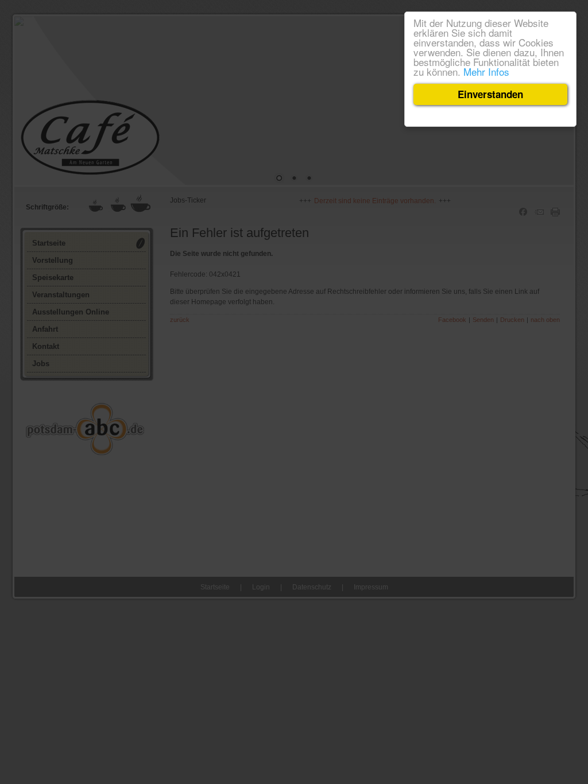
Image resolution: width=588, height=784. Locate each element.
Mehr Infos (486, 71)
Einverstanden (490, 94)
